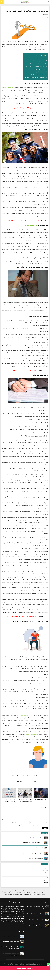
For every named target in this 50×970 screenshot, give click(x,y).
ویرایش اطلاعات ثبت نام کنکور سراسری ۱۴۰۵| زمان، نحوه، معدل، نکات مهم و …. (10, 801)
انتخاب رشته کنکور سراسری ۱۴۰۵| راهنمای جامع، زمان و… (22, 108)
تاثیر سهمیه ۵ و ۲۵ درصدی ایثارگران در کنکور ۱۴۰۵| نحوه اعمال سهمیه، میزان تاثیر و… (22, 220)
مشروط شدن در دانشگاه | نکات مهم (41, 799)
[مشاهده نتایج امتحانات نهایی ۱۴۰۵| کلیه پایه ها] (22, 936)
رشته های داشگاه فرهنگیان (32, 734)
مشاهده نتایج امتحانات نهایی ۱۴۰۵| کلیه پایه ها (10, 936)
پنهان (37, 55)
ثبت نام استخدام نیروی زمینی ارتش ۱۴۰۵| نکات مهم (33, 837)
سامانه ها (46, 882)
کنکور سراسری (45, 870)
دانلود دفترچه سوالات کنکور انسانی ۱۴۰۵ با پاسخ (34, 848)
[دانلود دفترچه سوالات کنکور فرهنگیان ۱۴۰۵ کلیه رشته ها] (46, 843)
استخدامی (46, 880)
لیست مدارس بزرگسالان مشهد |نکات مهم (11, 941)
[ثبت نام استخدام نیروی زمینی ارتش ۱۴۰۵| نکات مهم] (46, 837)
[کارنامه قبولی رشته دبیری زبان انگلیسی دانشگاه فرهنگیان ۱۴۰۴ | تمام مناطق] (22, 947)
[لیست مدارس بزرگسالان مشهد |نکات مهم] (22, 941)
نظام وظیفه (46, 885)
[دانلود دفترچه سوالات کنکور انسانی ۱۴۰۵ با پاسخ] (46, 848)
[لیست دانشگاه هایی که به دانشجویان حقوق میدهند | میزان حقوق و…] (22, 953)
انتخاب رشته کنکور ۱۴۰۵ (30, 225)
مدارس (46, 868)
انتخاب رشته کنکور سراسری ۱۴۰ (24, 715)
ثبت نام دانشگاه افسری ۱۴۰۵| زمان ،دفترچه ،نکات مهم (33, 853)
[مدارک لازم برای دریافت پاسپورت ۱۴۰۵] (46, 858)
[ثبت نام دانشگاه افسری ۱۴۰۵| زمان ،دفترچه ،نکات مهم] (46, 853)
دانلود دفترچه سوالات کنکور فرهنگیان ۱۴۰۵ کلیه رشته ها (33, 842)
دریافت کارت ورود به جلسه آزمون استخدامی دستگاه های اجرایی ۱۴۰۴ (25, 775)
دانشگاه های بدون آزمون (43, 872)
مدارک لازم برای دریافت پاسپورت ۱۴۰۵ (36, 858)
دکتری (46, 877)
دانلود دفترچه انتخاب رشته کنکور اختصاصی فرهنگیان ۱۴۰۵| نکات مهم (22, 616)
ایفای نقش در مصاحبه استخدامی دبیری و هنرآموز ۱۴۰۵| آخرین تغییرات (24, 781)
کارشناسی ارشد (45, 875)
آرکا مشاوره (44, 17)
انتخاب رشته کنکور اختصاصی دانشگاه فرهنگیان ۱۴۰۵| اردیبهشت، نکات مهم (22, 370)
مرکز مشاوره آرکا (39, 731)
